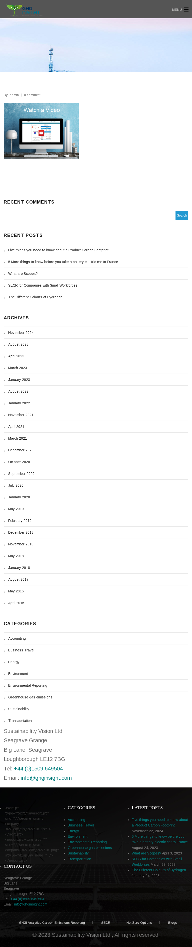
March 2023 (17, 368)
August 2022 (18, 391)
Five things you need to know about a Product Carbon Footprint (58, 250)
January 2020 (19, 497)
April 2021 (16, 427)
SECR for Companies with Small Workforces (43, 285)
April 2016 (16, 603)
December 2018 (21, 532)
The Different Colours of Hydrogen (35, 297)
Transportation (20, 721)
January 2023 (19, 380)
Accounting (17, 638)
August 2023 (18, 344)
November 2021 (21, 415)
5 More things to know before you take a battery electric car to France (63, 262)
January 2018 (19, 568)
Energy (14, 662)
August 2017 (18, 579)
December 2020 (21, 450)
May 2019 (16, 509)
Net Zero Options (139, 922)
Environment (18, 674)
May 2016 (16, 591)
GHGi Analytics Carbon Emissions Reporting (52, 922)
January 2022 (19, 403)
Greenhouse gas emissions (30, 697)
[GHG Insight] (72, 10)
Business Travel (21, 650)
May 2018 (16, 556)
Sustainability (18, 709)
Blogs (172, 922)
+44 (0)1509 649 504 (27, 899)
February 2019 (20, 521)
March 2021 (17, 438)
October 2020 (19, 462)
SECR (105, 922)
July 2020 (16, 485)
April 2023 (16, 356)
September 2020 (21, 474)
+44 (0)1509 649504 (38, 768)
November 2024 (21, 333)
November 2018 (21, 544)
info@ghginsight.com (46, 778)
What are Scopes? (23, 274)
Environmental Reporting (27, 685)
